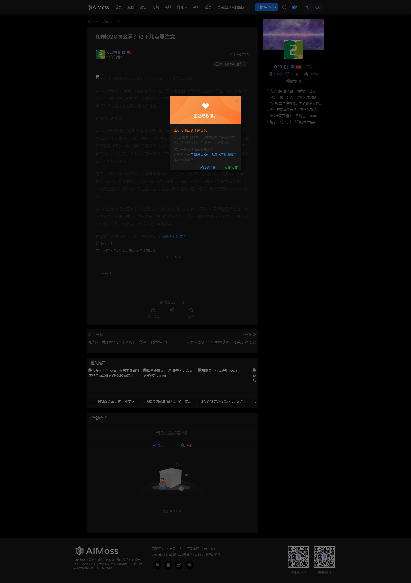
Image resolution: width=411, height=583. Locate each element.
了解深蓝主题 (206, 168)
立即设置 (231, 168)
